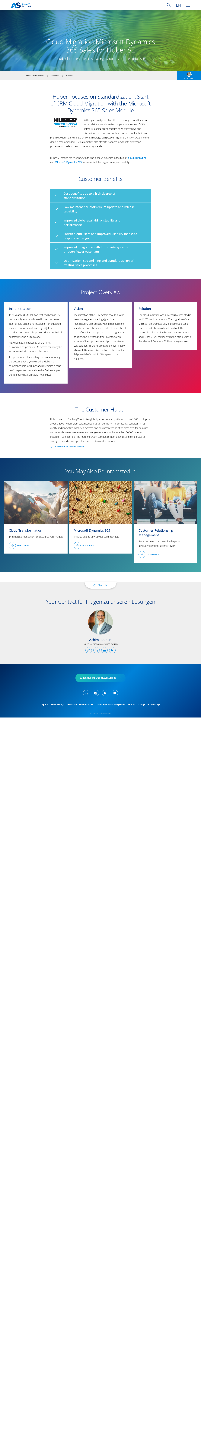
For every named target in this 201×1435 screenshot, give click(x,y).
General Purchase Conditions (80, 704)
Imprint (44, 704)
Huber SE (69, 75)
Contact (131, 704)
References (54, 75)
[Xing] (105, 693)
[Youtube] (115, 693)
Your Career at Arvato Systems (111, 704)
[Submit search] (169, 5)
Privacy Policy (57, 704)
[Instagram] (96, 693)
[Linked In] (86, 693)
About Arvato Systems (35, 75)
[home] (21, 5)
